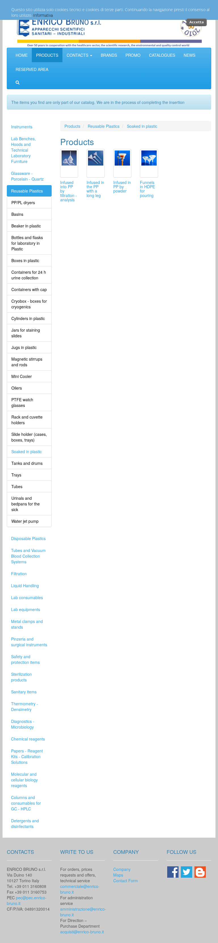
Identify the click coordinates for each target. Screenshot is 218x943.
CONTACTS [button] (78, 55)
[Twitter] (187, 871)
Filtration (19, 573)
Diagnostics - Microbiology (22, 724)
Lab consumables (27, 597)
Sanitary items (24, 692)
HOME (22, 55)
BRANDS (109, 55)
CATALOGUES (162, 55)
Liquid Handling (25, 585)
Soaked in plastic (142, 126)
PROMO (133, 55)
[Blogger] (200, 871)
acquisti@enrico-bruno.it (82, 931)
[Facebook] (173, 871)
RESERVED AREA (32, 69)
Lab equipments (25, 609)
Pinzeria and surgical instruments (29, 641)
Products (72, 126)
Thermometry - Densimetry (24, 706)
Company (122, 869)
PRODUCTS (47, 55)
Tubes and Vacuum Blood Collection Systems (28, 555)
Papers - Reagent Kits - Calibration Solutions (27, 756)
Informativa (43, 15)
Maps (118, 875)
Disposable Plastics (28, 538)
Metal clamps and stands (27, 624)
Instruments (21, 126)
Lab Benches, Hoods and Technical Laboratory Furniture (23, 150)
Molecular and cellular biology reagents (24, 779)
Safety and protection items (25, 659)
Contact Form (125, 880)
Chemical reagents (28, 739)
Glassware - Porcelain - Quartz (27, 176)
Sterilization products (21, 677)
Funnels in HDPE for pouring (147, 188)
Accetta (196, 21)
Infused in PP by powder (122, 186)
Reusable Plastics (27, 191)
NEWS (189, 55)
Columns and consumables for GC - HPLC (26, 803)
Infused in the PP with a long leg (95, 188)
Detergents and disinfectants (25, 823)
